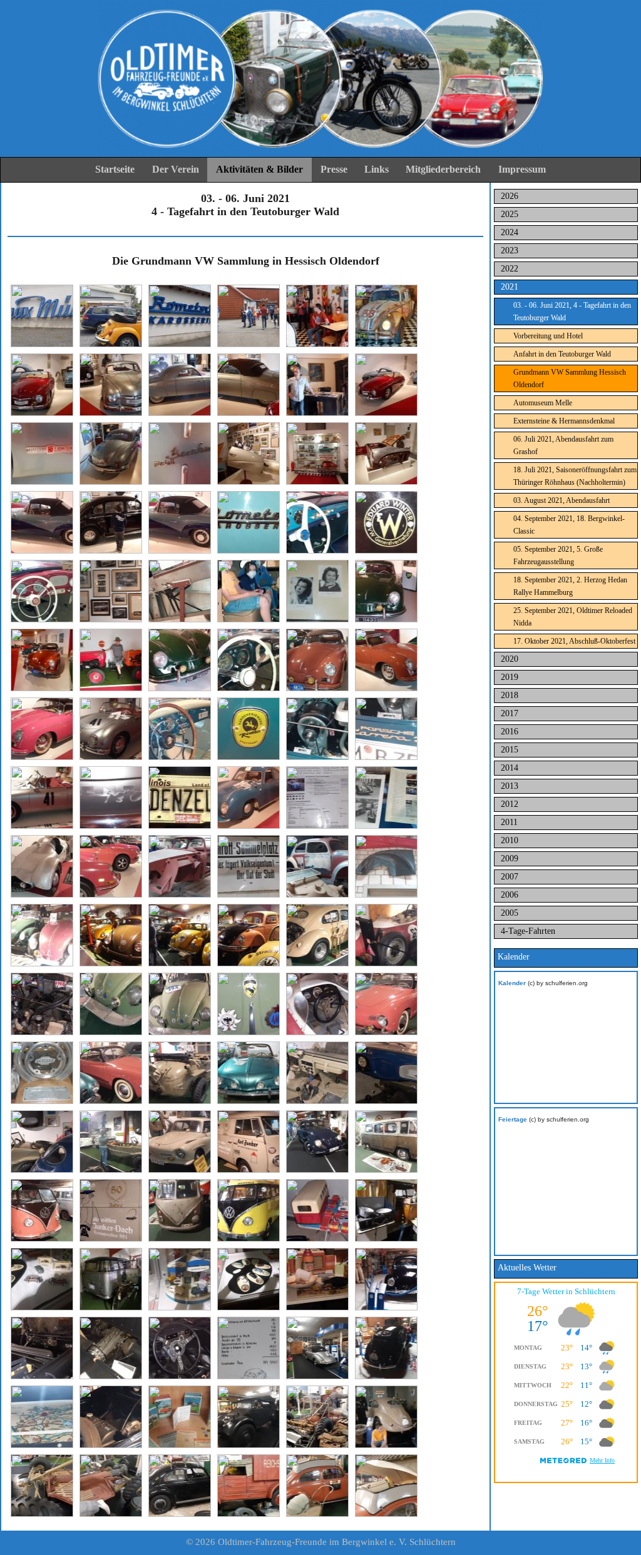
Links (376, 169)
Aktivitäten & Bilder (259, 169)
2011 (509, 822)
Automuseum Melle (542, 402)
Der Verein (175, 169)
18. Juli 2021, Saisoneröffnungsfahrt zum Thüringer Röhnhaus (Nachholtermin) (575, 476)
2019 (509, 677)
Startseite (115, 169)
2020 (509, 659)
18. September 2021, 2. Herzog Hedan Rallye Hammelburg (570, 586)
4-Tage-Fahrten (528, 931)
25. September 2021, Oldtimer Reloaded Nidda (572, 616)
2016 (509, 731)
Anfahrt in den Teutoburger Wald (562, 354)
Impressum (522, 169)
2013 (509, 786)
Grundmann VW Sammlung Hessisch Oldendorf (569, 378)
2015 (509, 749)
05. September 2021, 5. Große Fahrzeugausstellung (558, 555)
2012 (509, 804)
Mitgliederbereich (443, 169)
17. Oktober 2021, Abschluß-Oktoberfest (574, 641)
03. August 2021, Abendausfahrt (561, 500)
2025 (509, 214)
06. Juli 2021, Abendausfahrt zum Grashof (563, 445)
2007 (509, 876)
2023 (509, 250)
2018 (509, 695)
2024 (509, 232)
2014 (509, 767)
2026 (509, 196)
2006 (509, 894)
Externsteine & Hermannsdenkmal (564, 421)
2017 (509, 713)
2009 (509, 858)
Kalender (512, 983)
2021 (509, 286)
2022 (509, 268)
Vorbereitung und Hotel (548, 336)
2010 (509, 840)
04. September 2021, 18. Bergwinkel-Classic (569, 524)
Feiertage (512, 1119)
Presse (333, 169)
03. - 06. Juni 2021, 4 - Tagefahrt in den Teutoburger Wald (572, 311)
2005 (509, 913)
